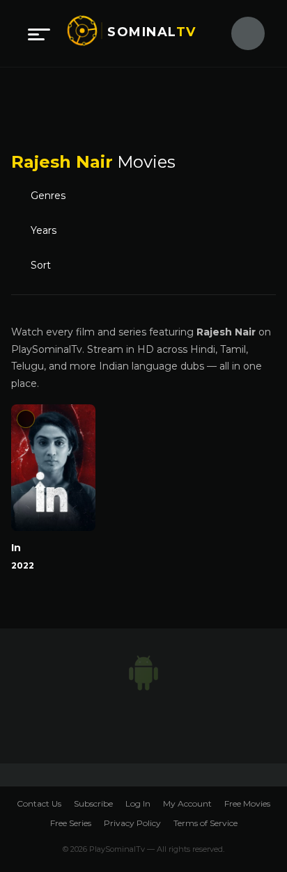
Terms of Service (205, 823)
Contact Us (39, 803)
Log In (137, 803)
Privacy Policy (132, 823)
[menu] (39, 33)
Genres (52, 196)
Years (45, 231)
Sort (43, 266)
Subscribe (93, 803)
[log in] (240, 33)
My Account (187, 803)
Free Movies (247, 803)
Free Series (70, 823)
